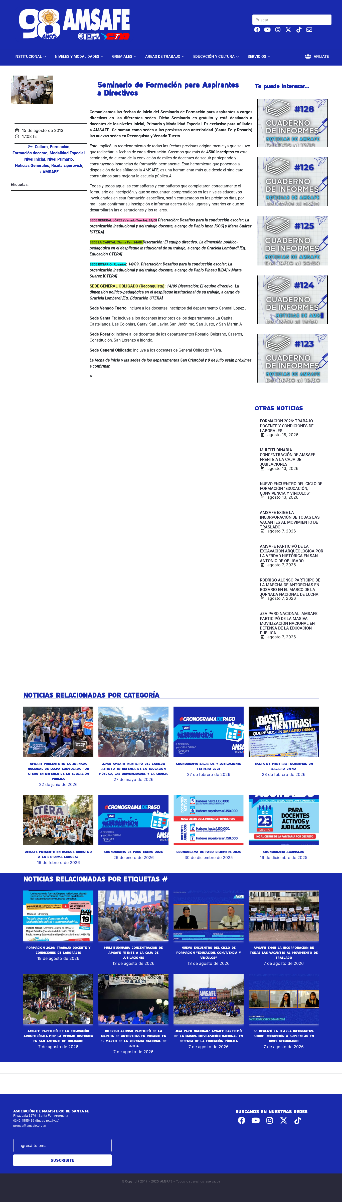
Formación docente (30, 153)
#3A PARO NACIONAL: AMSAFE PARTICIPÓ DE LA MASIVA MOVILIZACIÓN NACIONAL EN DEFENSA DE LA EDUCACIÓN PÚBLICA (208, 1036)
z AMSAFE (49, 171)
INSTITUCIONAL (28, 56)
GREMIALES (122, 56)
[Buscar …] (291, 20)
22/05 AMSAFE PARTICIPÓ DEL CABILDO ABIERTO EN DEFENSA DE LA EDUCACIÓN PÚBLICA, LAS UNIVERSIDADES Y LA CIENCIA (133, 768)
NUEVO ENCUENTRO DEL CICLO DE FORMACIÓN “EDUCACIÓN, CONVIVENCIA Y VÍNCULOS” (208, 952)
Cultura (41, 146)
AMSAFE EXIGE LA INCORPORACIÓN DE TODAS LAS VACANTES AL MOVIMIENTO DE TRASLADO (283, 952)
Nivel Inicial (34, 159)
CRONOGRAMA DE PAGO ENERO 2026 (133, 851)
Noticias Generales (32, 165)
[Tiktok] (298, 29)
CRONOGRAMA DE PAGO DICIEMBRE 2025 (208, 851)
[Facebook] (257, 29)
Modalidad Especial (67, 153)
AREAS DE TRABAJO (162, 56)
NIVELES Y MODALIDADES (77, 56)
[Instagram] (278, 29)
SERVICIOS (257, 56)
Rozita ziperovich (66, 165)
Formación (59, 146)
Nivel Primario (60, 159)
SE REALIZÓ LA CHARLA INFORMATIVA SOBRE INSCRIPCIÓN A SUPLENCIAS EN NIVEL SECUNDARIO (284, 1036)
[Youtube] (267, 29)
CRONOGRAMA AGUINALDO (283, 851)
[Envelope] (309, 29)
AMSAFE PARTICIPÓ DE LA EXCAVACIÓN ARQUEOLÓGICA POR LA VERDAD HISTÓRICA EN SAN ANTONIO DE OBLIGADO (58, 1036)
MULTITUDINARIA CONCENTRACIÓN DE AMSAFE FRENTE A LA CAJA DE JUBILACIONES (133, 952)
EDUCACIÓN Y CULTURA (214, 56)
